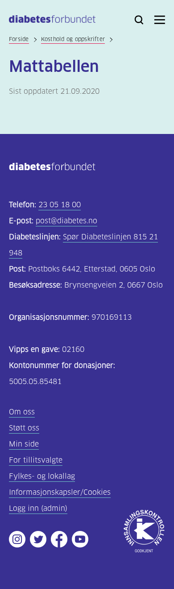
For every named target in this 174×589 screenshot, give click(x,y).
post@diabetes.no (66, 221)
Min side (24, 444)
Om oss (22, 412)
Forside (19, 39)
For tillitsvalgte (35, 460)
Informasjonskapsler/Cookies (60, 492)
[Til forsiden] (52, 20)
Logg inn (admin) (38, 508)
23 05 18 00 (59, 205)
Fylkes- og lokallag (42, 476)
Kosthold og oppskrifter (73, 39)
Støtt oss (24, 428)
